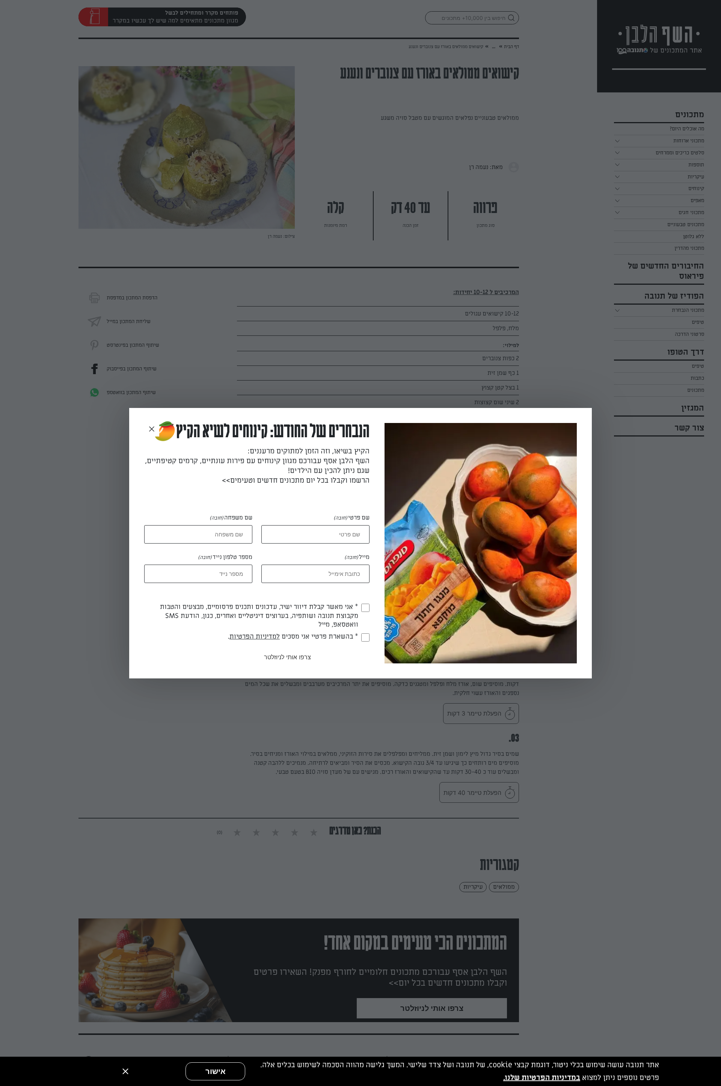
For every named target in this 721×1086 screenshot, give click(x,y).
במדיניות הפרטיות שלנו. (541, 1078)
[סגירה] (125, 1071)
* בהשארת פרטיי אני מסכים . (293, 636)
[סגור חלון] (151, 429)
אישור (215, 1071)
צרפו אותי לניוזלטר (287, 657)
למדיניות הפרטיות (254, 636)
